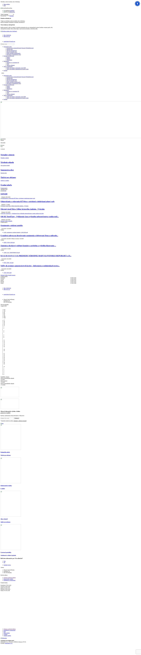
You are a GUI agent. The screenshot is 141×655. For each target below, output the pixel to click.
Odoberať (17, 418)
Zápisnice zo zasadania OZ (12, 62)
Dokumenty (6, 61)
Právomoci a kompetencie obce (13, 54)
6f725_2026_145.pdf (8, 262)
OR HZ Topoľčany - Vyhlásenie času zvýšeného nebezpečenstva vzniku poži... (30, 217)
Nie (4, 562)
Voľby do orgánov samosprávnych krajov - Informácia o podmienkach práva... (30, 266)
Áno (5, 561)
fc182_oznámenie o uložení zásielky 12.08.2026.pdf (16, 232)
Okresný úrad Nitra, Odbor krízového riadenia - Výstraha (23, 209)
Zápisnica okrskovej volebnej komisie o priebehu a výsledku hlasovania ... (28, 246)
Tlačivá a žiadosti (10, 65)
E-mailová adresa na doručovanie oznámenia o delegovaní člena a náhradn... (29, 236)
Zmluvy (8, 57)
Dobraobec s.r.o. (9, 643)
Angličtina (12, 10)
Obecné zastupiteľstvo (11, 50)
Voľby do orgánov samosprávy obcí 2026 (16, 68)
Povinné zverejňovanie (9, 56)
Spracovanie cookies (8, 579)
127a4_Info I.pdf (7, 272)
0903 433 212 (7, 36)
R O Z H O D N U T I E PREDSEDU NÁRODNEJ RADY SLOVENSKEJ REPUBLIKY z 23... (36, 256)
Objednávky (9, 60)
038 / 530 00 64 (7, 35)
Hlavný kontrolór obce (11, 52)
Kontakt (5, 70)
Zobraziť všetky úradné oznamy (8, 275)
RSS (5, 5)
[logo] (9, 31)
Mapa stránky (7, 4)
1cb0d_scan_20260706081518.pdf (12, 252)
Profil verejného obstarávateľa (13, 53)
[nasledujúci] (2, 307)
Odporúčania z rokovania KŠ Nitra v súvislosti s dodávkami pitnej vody (28, 201)
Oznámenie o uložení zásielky (12, 225)
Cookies (5, 634)
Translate (11, 15)
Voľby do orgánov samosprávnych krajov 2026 (17, 69)
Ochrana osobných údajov (10, 577)
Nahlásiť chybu (7, 565)
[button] (137, 3)
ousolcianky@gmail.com (9, 41)
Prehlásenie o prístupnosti (9, 580)
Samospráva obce (8, 46)
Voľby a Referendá (8, 66)
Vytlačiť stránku (7, 635)
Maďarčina (12, 12)
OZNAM (4, 194)
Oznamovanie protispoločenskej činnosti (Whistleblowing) (20, 48)
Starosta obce (9, 49)
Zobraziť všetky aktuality (6, 221)
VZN (7, 64)
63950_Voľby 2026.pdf (9, 242)
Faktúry (8, 58)
